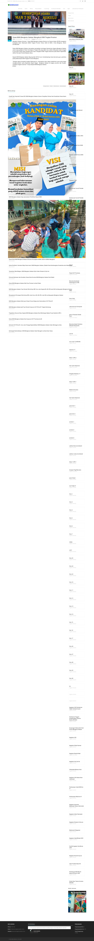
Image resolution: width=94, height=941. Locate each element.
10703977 (31, 1)
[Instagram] (85, 1)
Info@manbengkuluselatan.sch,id (20, 1)
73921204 (10, 1)
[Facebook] (80, 1)
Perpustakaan (38, 8)
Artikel (51, 86)
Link (64, 8)
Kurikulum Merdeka (56, 8)
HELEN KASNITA (19, 39)
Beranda (20, 8)
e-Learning (46, 8)
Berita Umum (56, 86)
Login (68, 8)
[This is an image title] (76, 33)
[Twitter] (82, 1)
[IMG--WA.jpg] (37, 22)
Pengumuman (46, 86)
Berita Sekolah (39, 39)
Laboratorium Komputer (77, 8)
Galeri (26, 8)
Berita (31, 8)
